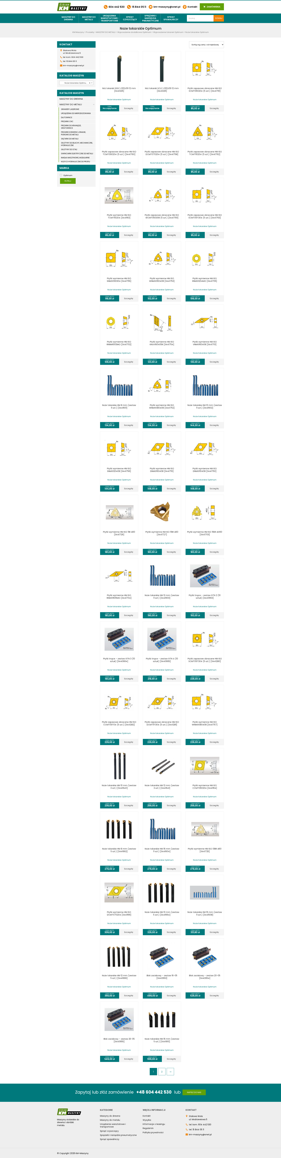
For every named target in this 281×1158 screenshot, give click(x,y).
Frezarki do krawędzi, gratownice (71, 126)
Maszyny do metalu (89, 18)
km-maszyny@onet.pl (166, 7)
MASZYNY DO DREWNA (71, 98)
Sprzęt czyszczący (130, 18)
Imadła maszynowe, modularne (75, 157)
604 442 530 (116, 7)
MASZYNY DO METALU (71, 104)
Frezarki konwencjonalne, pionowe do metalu (73, 133)
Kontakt (192, 7)
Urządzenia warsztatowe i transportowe (109, 18)
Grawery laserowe (70, 109)
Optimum (67, 175)
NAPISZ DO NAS (194, 1092)
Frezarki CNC (67, 121)
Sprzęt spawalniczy (170, 18)
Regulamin (148, 1128)
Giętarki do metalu (69, 138)
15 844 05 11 (138, 7)
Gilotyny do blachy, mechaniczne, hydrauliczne (77, 144)
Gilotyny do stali (69, 149)
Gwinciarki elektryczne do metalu (77, 153)
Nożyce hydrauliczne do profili (75, 161)
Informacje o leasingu (154, 1124)
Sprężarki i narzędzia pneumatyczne (150, 18)
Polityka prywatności (153, 1132)
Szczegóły (128, 108)
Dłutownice (66, 117)
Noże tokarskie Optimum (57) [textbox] (77, 83)
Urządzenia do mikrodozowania (76, 113)
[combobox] (76, 83)
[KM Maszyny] (72, 6)
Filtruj (68, 181)
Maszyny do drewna (68, 18)
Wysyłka (147, 1120)
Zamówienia (213, 6)
